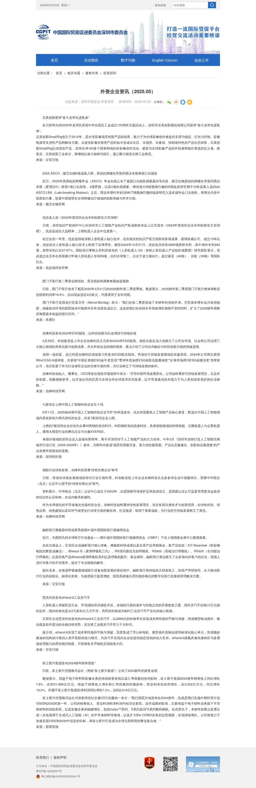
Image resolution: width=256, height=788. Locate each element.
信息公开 (201, 60)
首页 (54, 60)
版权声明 (60, 757)
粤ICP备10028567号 (49, 771)
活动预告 (91, 60)
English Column (164, 60)
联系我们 (42, 757)
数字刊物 (128, 60)
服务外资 (91, 73)
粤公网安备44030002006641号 (60, 776)
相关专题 (73, 73)
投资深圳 (109, 73)
